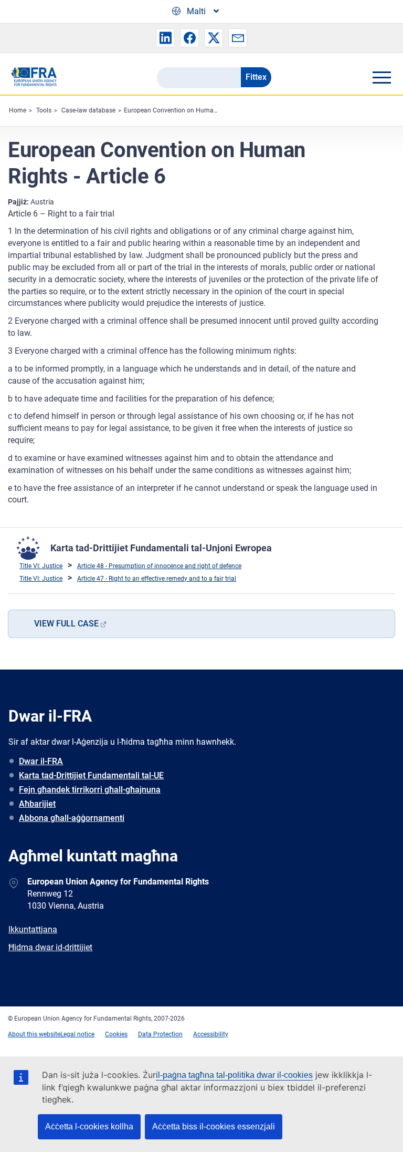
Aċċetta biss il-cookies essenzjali (213, 1126)
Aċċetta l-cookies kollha (89, 1126)
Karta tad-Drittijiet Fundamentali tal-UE (91, 775)
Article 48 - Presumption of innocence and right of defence (159, 566)
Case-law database (88, 110)
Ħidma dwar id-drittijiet (50, 947)
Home (17, 110)
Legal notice (77, 1034)
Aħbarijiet (37, 804)
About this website (34, 1034)
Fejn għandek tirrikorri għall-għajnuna (90, 790)
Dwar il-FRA (41, 761)
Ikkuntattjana (32, 929)
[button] (165, 37)
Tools (43, 110)
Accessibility (210, 1034)
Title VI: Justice (40, 566)
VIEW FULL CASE (66, 624)
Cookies (116, 1034)
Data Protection (160, 1034)
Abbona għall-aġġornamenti (71, 818)
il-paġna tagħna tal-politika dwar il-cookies (234, 1075)
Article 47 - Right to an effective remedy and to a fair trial (156, 578)
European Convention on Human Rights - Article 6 (194, 110)
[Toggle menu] (381, 77)
